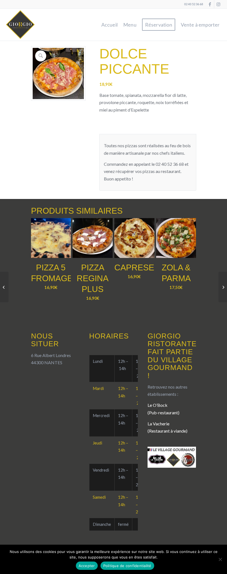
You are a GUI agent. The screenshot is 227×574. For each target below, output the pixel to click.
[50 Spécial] (4, 287)
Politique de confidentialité (127, 565)
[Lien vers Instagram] (218, 4)
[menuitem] (109, 25)
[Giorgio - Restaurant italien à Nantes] (20, 25)
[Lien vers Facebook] (210, 4)
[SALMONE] (222, 287)
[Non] (220, 559)
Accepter (87, 565)
